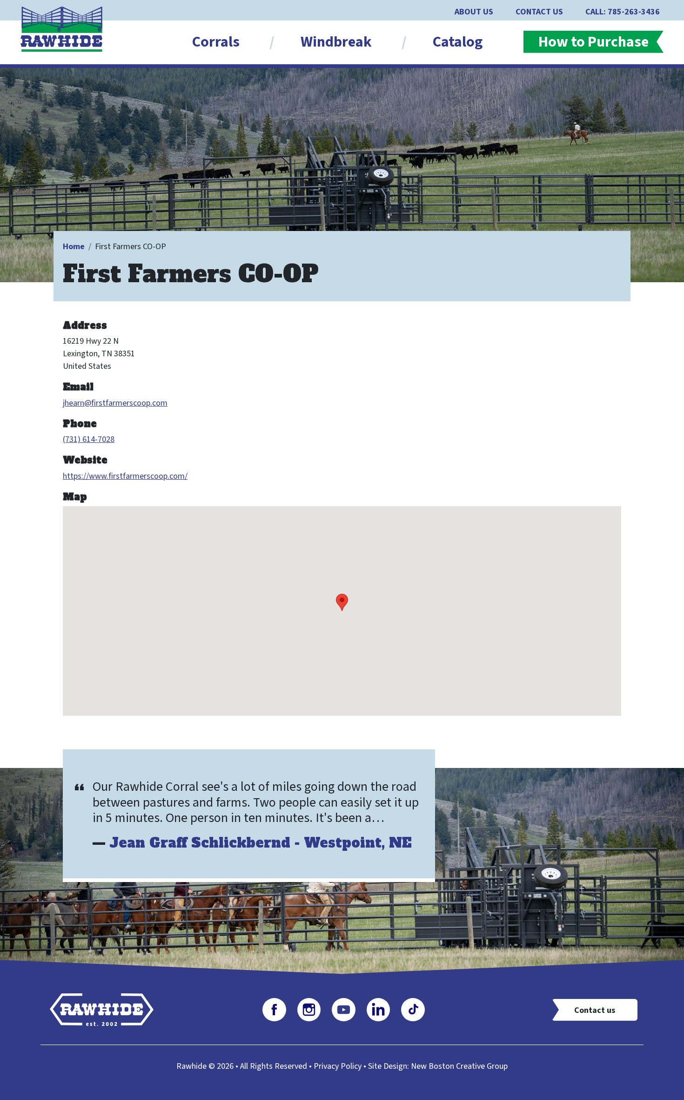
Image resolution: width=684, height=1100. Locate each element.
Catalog (458, 42)
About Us (474, 12)
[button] (342, 602)
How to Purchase (593, 42)
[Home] (65, 28)
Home (74, 246)
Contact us (594, 1010)
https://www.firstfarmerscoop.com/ (125, 476)
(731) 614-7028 (88, 439)
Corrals (216, 42)
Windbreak (336, 42)
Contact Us (539, 12)
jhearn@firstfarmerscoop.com (115, 403)
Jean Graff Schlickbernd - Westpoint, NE (260, 843)
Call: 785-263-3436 (622, 12)
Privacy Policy (338, 1066)
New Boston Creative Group (459, 1066)
